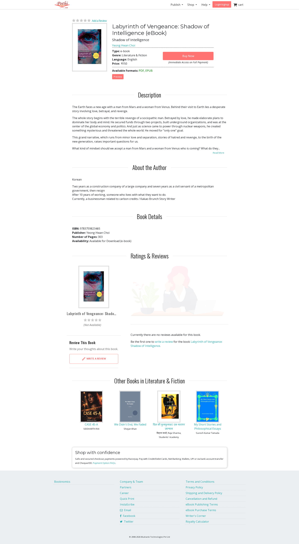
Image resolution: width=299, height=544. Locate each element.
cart (240, 5)
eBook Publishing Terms (202, 504)
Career (124, 493)
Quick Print (127, 499)
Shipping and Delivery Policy (204, 493)
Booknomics (62, 482)
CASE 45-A (91, 424)
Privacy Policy (194, 487)
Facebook (128, 516)
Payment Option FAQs (104, 463)
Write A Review (96, 358)
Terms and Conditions (200, 482)
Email (127, 510)
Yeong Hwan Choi (123, 45)
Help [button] (204, 5)
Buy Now (188, 56)
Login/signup (222, 4)
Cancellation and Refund (201, 499)
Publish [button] (176, 5)
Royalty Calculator (197, 521)
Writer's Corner (196, 516)
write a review (164, 342)
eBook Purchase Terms (201, 510)
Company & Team (131, 482)
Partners (125, 487)
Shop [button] (191, 5)
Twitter (128, 521)
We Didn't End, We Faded (130, 424)
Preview (118, 76)
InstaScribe (127, 504)
